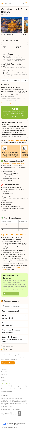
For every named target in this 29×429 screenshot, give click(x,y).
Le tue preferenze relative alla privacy (16, 423)
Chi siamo (3, 380)
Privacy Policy (15, 386)
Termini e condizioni (6, 386)
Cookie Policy (23, 386)
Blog (2, 377)
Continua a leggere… (8, 103)
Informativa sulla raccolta (9, 427)
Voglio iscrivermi (7, 363)
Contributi (4, 374)
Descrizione (5, 80)
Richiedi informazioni (11, 294)
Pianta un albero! (5, 383)
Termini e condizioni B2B (7, 391)
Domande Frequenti (6, 372)
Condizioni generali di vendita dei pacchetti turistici (14, 388)
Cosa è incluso (15, 80)
